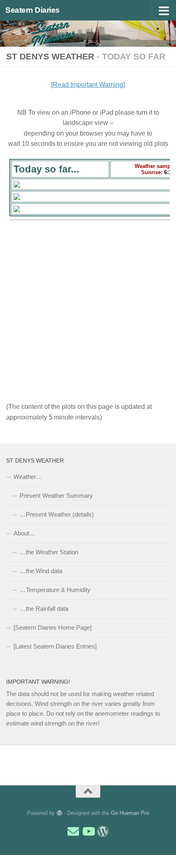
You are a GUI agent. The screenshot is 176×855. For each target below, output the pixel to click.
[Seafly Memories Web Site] (102, 831)
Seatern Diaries (32, 10)
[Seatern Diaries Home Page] (53, 627)
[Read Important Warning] (88, 84)
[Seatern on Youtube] (88, 831)
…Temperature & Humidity (55, 589)
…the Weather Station (49, 552)
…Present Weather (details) (57, 514)
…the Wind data (41, 570)
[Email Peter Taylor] (73, 831)
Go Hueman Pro (130, 813)
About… (24, 533)
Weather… (28, 476)
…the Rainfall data (44, 608)
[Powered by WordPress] (59, 813)
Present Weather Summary (56, 495)
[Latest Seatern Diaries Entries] (55, 646)
